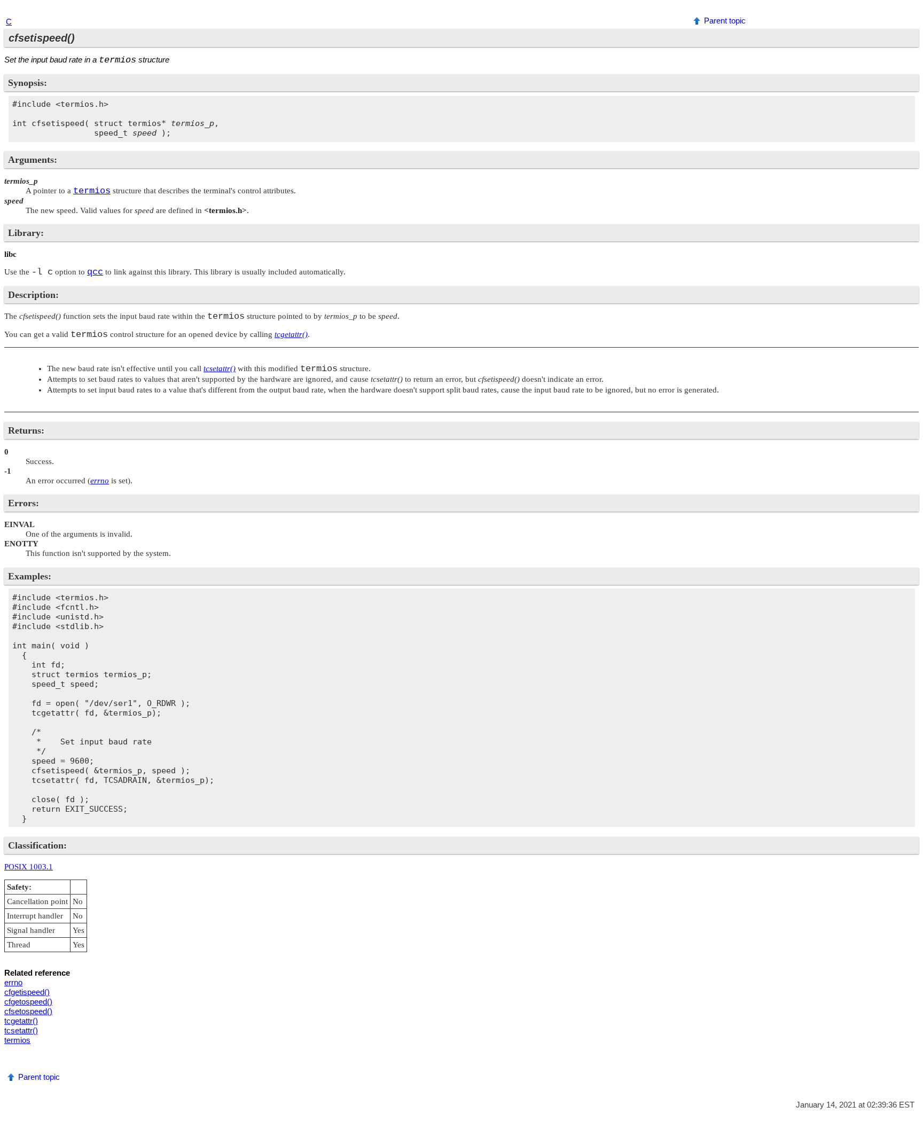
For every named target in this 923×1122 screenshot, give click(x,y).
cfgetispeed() (27, 992)
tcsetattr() (21, 1030)
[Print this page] (910, 10)
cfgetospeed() (28, 1001)
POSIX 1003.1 (28, 866)
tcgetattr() (21, 1020)
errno (13, 982)
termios (17, 1040)
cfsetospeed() (28, 1011)
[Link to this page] (896, 10)
